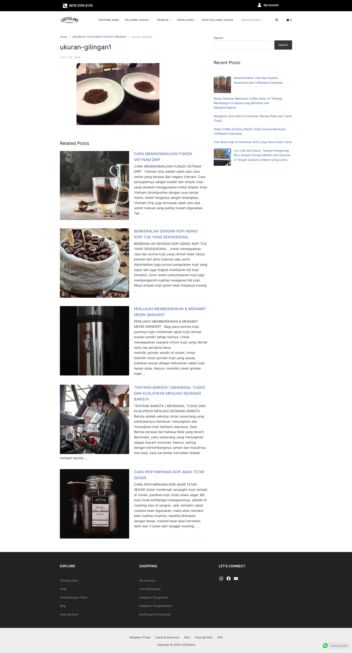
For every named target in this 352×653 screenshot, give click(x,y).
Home (63, 36)
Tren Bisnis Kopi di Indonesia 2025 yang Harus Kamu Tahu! (253, 142)
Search (218, 38)
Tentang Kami (108, 19)
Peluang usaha (136, 19)
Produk (163, 19)
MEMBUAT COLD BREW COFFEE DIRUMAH (99, 36)
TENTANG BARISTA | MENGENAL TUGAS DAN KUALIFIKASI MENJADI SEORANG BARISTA (169, 393)
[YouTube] (235, 578)
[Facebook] (228, 578)
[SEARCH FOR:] (259, 20)
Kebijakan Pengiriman (153, 597)
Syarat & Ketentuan (167, 637)
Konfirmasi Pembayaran (155, 614)
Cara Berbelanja (150, 589)
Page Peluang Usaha (217, 19)
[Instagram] (221, 578)
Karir (187, 637)
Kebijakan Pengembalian (155, 605)
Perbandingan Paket (73, 597)
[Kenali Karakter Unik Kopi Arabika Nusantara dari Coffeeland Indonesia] (222, 85)
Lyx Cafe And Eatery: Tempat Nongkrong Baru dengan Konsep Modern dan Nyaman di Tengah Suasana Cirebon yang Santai (262, 155)
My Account (271, 5)
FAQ (220, 637)
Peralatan (185, 19)
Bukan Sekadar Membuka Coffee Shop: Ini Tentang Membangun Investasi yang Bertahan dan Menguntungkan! (248, 103)
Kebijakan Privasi (140, 637)
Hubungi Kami (69, 614)
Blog (63, 605)
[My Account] (259, 5)
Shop (63, 589)
